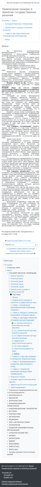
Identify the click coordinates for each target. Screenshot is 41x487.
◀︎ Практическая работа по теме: (18, 241)
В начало (5, 20)
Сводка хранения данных (12, 482)
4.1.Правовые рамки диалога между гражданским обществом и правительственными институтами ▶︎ (20, 251)
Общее (15, 297)
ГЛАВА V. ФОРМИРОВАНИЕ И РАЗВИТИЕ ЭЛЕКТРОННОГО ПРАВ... (23, 364)
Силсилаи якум (17, 279)
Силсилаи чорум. (17, 287)
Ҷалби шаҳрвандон (18, 387)
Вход (37, 3)
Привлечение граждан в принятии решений (19, 468)
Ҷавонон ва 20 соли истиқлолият (24, 385)
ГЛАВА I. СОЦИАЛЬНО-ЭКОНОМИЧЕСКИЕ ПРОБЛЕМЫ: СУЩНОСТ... (23, 307)
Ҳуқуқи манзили (17, 276)
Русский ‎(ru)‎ (6, 473)
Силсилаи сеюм (17, 284)
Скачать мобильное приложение (15, 484)
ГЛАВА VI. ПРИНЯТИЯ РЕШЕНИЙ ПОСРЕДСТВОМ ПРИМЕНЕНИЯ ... (21, 371)
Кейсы (7, 40)
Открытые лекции (18, 377)
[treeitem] (20, 265)
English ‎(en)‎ (8, 477)
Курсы (14, 20)
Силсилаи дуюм (17, 281)
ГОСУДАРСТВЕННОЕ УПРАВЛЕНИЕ (19, 24)
